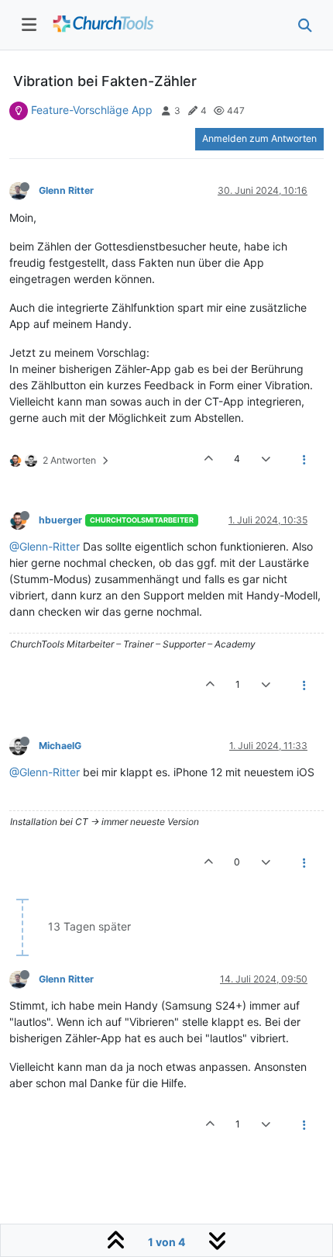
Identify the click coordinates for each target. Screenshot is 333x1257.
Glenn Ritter (66, 190)
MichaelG (60, 745)
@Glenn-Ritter (44, 546)
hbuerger (60, 520)
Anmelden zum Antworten (259, 138)
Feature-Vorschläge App (92, 109)
